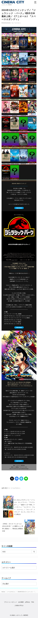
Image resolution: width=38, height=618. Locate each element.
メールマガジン (17, 23)
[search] (34, 551)
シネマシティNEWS (21, 615)
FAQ (32, 602)
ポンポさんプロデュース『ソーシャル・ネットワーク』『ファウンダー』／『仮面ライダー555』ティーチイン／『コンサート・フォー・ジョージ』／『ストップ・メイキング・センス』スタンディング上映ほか (24, 507)
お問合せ (27, 602)
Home (3, 591)
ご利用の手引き (19, 605)
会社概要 (21, 602)
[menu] (35, 2)
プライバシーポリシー (10, 602)
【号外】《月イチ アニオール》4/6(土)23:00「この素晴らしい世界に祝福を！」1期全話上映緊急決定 (12, 527)
